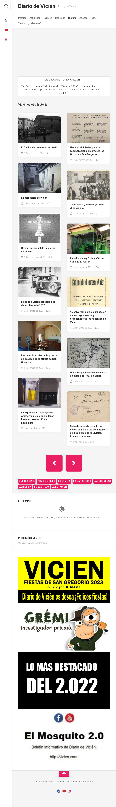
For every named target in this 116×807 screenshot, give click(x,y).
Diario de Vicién (36, 6)
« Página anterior (54, 463)
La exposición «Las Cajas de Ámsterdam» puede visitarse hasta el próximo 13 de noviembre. (37, 417)
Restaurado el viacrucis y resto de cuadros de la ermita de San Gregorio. (39, 359)
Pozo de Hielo (46, 481)
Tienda (21, 23)
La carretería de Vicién (34, 197)
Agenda (83, 17)
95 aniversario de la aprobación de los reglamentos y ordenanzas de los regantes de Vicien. (88, 317)
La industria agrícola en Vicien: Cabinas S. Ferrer (87, 260)
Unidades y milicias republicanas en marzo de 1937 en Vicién (88, 374)
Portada (22, 17)
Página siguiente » (74, 463)
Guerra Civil (27, 481)
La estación (59, 487)
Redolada (60, 17)
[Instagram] (6, 39)
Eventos (48, 17)
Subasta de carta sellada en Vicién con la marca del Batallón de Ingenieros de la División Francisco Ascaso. (88, 431)
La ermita (64, 481)
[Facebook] (6, 20)
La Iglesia (25, 487)
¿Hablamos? (34, 23)
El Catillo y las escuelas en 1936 (39, 147)
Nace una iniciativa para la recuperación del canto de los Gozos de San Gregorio (87, 151)
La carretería (82, 481)
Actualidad (34, 17)
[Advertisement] (64, 51)
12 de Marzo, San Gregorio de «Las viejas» (87, 206)
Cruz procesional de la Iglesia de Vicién (38, 250)
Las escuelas (102, 481)
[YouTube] (6, 30)
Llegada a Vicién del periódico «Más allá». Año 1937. (38, 303)
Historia (72, 17)
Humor (93, 17)
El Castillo (41, 487)
